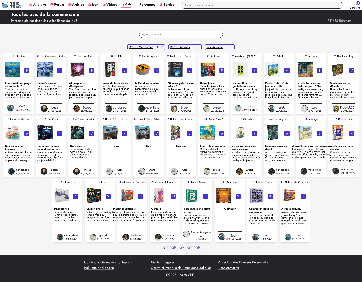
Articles (76, 5)
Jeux (93, 5)
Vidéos (109, 5)
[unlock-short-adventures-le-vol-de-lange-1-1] (110, 132)
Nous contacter (228, 268)
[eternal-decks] (256, 195)
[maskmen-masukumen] (240, 69)
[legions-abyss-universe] (272, 132)
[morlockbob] (109, 108)
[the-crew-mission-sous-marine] (77, 132)
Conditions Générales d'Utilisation (108, 262)
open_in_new (13, 56)
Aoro (120, 170)
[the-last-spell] (77, 69)
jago (314, 107)
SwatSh (87, 107)
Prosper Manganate (201, 234)
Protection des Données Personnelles (244, 262)
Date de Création (180, 47)
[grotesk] (206, 108)
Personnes (145, 5)
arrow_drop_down (162, 47)
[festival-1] (93, 195)
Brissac (54, 107)
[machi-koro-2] (207, 132)
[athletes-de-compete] (126, 195)
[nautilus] (12, 69)
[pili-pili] (110, 69)
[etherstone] (61, 195)
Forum (57, 5)
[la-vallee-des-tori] (12, 132)
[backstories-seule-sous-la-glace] (175, 69)
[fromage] (305, 132)
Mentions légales (163, 262)
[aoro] (109, 171)
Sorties (166, 5)
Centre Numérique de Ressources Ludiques (181, 268)
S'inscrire (355, 7)
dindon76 (136, 235)
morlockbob (119, 107)
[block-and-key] (337, 69)
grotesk (217, 107)
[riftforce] (207, 69)
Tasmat (184, 107)
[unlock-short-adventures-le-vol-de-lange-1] (142, 132)
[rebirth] (272, 69)
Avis (126, 5)
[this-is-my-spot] (142, 69)
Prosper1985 (347, 107)
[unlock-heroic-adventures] (175, 132)
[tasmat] (174, 108)
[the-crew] (45, 132)
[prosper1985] (336, 108)
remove (199, 47)
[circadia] (240, 132)
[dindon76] (125, 237)
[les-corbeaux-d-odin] (45, 69)
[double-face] (337, 132)
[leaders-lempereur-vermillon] (158, 195)
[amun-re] (223, 195)
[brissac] (44, 108)
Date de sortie (214, 47)
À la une (37, 5)
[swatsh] (76, 108)
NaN (165, 248)
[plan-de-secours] (191, 195)
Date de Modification (141, 47)
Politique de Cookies (99, 268)
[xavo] (10, 108)
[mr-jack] (305, 69)
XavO (22, 106)
